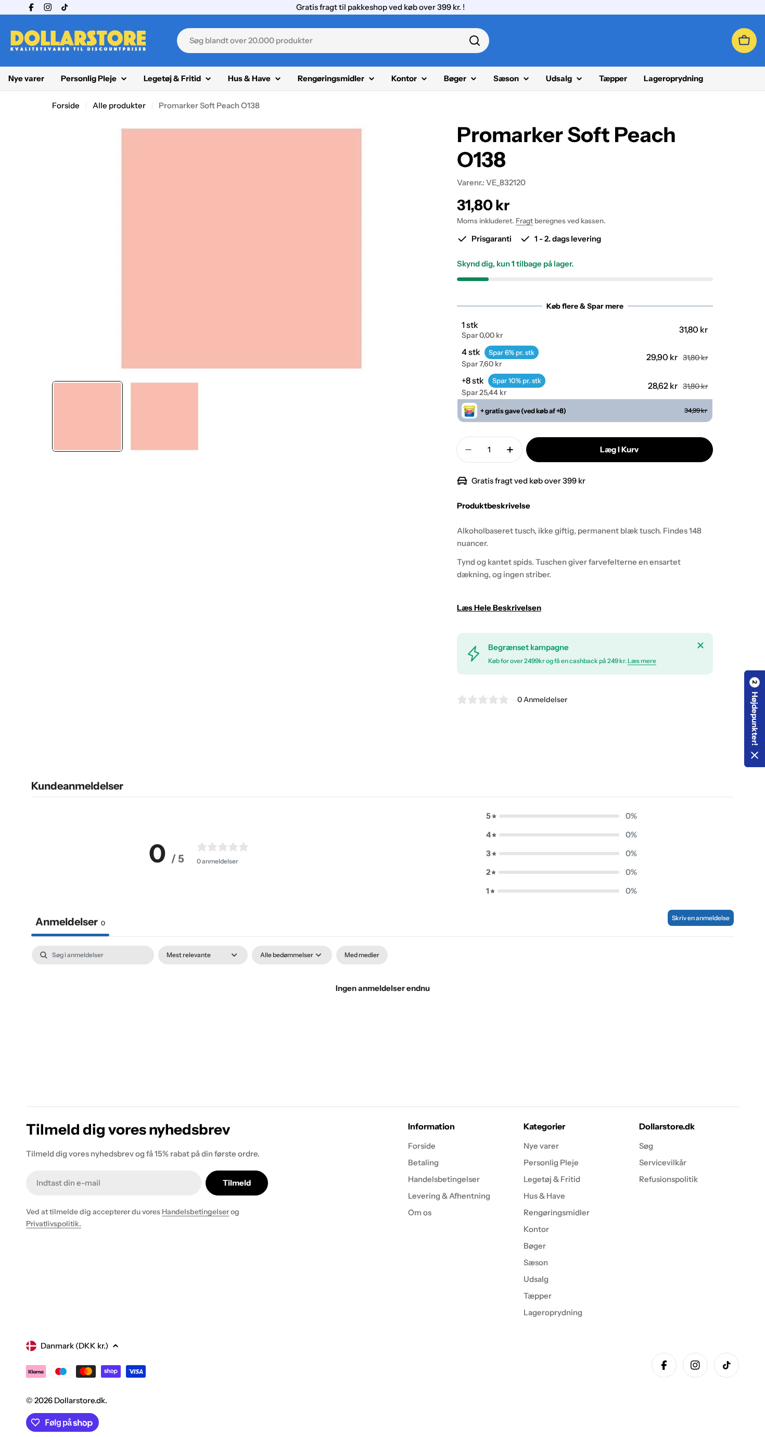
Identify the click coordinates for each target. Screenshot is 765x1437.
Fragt (524, 221)
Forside (66, 105)
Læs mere (642, 661)
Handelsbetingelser (195, 1211)
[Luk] (700, 645)
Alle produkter (119, 105)
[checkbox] (362, 955)
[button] (585, 330)
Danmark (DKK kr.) (74, 1346)
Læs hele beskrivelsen (499, 608)
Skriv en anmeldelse (701, 918)
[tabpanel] (382, 1023)
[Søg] (474, 40)
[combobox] (333, 40)
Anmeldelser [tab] (70, 921)
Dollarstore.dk (79, 1400)
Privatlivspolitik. (53, 1223)
